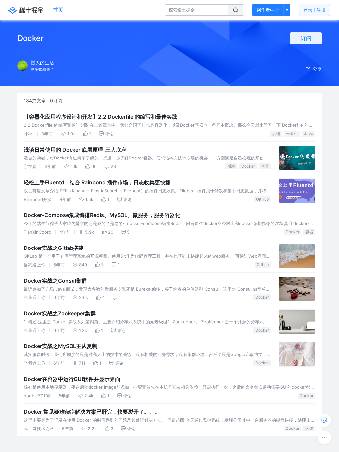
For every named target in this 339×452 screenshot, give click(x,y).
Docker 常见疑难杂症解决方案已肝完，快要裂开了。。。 (92, 411)
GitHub (262, 199)
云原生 (292, 133)
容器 (265, 166)
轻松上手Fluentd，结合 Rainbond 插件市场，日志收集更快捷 (97, 182)
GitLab (263, 264)
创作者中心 (267, 10)
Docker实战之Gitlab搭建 (54, 248)
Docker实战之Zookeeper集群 (60, 313)
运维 (309, 428)
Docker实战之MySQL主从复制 (60, 346)
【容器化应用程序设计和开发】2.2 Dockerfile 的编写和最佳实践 (100, 116)
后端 (276, 133)
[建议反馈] (324, 420)
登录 (314, 10)
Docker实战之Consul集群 (55, 280)
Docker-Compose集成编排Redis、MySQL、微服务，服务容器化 (102, 215)
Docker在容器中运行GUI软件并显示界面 (72, 379)
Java (308, 133)
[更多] (324, 437)
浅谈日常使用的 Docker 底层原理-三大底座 (75, 149)
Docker (248, 166)
